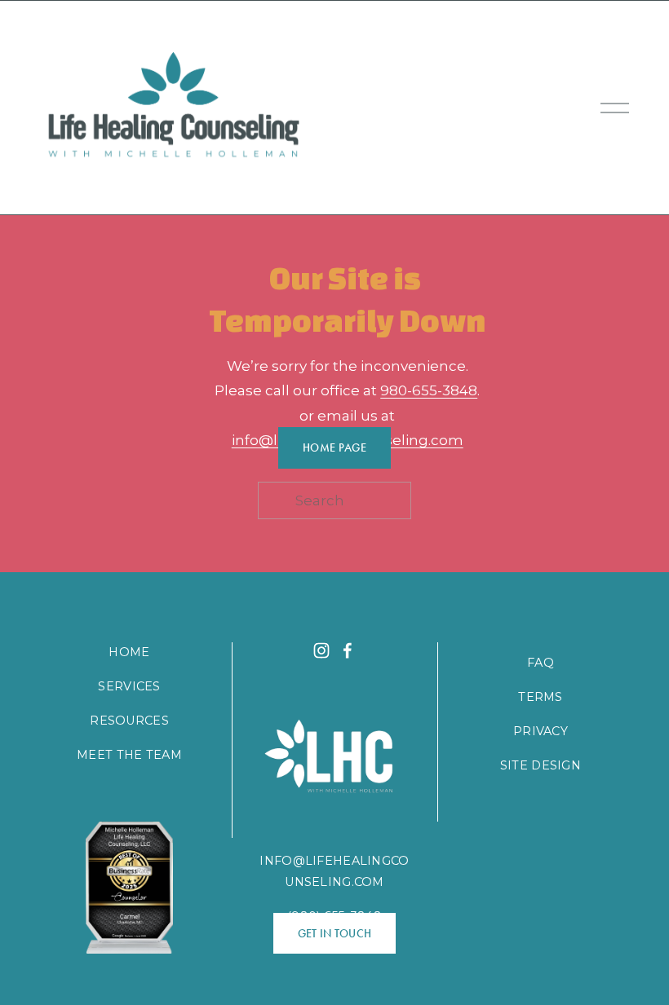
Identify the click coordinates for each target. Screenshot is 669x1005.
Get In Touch (334, 934)
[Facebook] (347, 650)
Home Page (334, 448)
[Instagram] (321, 650)
